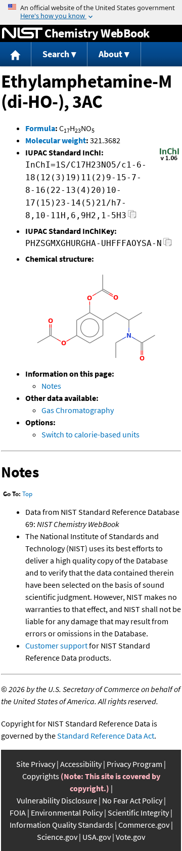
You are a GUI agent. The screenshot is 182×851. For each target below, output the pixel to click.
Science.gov (57, 837)
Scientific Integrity (138, 812)
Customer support (56, 645)
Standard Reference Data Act (105, 736)
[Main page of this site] (15, 54)
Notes (51, 386)
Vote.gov (130, 837)
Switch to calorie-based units (90, 434)
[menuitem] (15, 54)
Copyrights (40, 776)
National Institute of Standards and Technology (22, 33)
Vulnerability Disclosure (57, 800)
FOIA (18, 812)
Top (27, 494)
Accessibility (81, 764)
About (110, 54)
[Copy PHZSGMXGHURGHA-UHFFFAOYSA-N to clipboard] (167, 245)
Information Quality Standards (61, 825)
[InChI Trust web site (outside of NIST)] (169, 159)
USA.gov (96, 837)
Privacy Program (134, 764)
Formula (40, 128)
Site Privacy (35, 764)
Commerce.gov (143, 825)
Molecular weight (55, 140)
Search (55, 54)
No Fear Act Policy (132, 800)
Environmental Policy (67, 812)
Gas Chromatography (77, 410)
